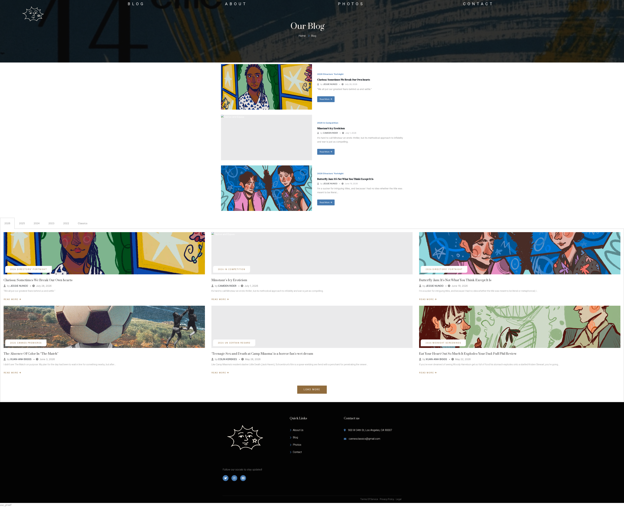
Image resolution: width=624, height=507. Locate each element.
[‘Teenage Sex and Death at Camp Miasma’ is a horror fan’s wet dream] (312, 327)
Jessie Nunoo (330, 84)
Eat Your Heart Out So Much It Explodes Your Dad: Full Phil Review (468, 354)
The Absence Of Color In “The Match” (31, 354)
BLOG (136, 4)
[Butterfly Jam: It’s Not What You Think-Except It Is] (266, 188)
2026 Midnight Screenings (443, 343)
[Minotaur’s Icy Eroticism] (266, 137)
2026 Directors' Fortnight (330, 74)
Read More (324, 100)
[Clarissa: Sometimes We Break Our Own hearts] (266, 87)
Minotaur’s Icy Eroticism (331, 128)
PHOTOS (351, 4)
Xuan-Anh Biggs (21, 359)
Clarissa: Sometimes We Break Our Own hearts (343, 79)
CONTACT (478, 4)
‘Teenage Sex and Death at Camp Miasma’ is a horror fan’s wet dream (262, 354)
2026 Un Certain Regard (234, 343)
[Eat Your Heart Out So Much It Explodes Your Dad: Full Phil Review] (519, 327)
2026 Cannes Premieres (26, 343)
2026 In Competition (327, 123)
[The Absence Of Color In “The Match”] (104, 327)
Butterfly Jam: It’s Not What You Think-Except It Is (345, 179)
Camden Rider (330, 133)
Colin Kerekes (227, 359)
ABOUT (236, 4)
